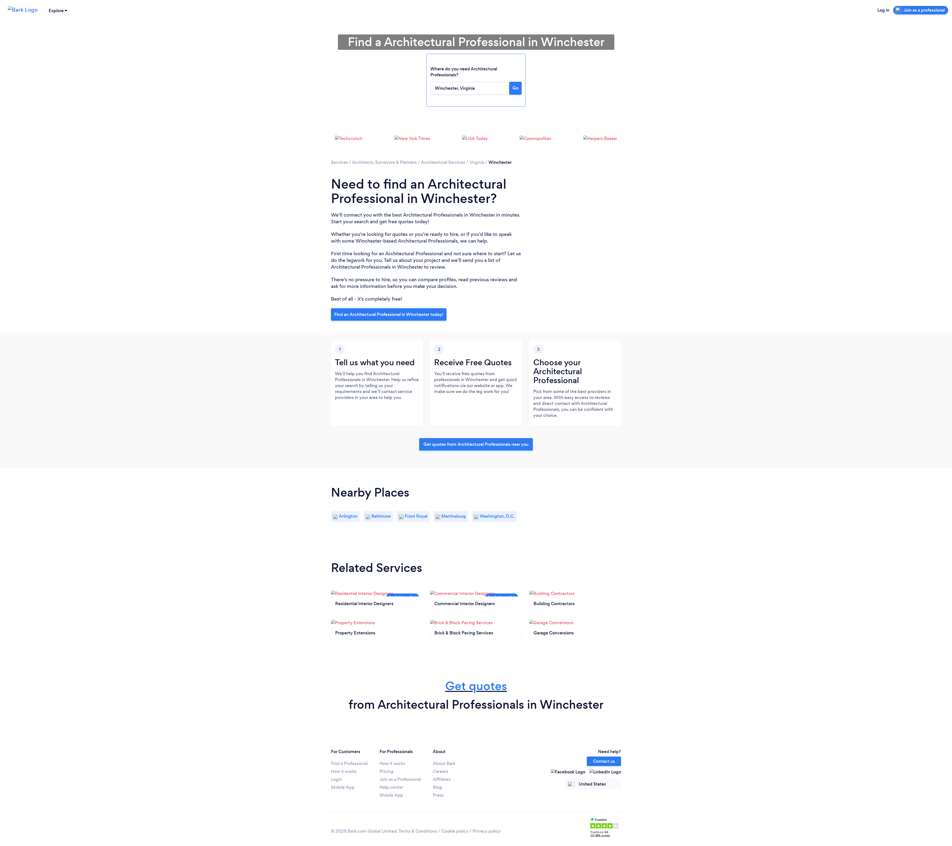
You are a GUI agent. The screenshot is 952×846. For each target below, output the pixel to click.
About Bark (444, 763)
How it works (344, 771)
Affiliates (442, 779)
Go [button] (515, 88)
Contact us (604, 761)
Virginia (476, 162)
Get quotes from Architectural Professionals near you (476, 444)
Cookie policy (454, 831)
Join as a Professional (400, 779)
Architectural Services (443, 162)
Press (438, 795)
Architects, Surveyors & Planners (384, 162)
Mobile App (343, 787)
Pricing (386, 771)
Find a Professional (349, 763)
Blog (437, 787)
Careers (440, 771)
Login (336, 779)
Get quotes (476, 686)
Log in (883, 10)
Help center (391, 787)
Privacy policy (487, 831)
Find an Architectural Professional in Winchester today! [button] (388, 314)
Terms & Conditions (417, 831)
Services (339, 162)
